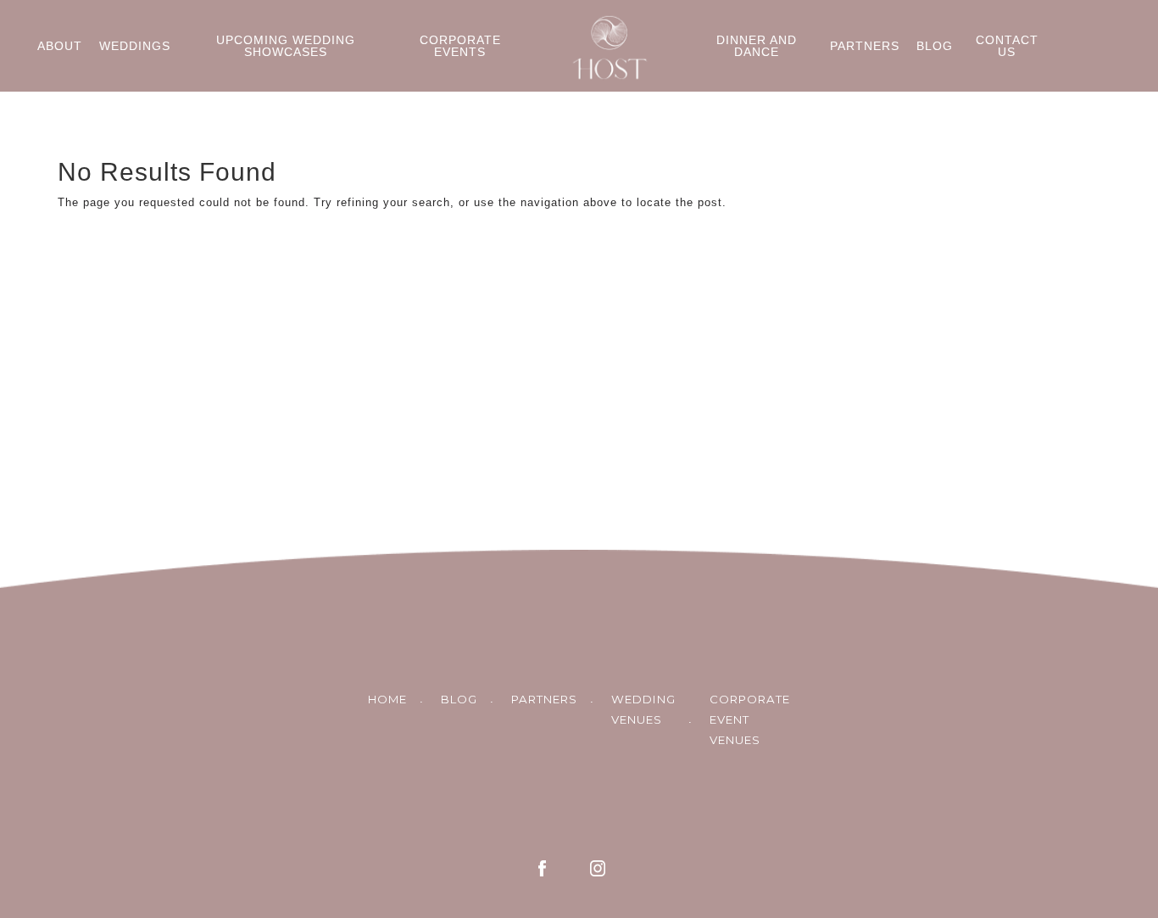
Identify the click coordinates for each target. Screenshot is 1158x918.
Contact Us (1007, 46)
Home (387, 699)
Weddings (134, 46)
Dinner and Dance (756, 46)
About (59, 46)
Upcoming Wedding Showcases (285, 46)
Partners (864, 46)
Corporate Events (460, 46)
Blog (934, 46)
